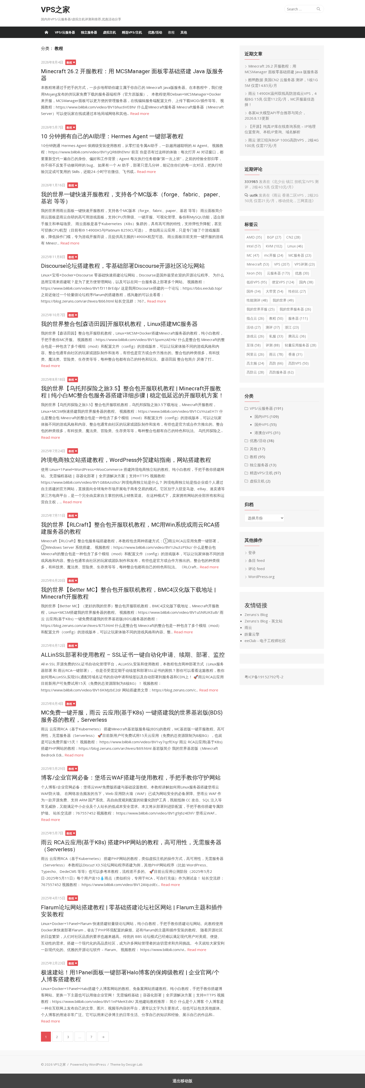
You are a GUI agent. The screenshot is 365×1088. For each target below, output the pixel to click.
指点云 (255, 318)
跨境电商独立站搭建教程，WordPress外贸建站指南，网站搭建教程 (126, 460)
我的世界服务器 (295, 309)
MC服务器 (299, 255)
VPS (282, 264)
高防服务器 (281, 372)
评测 (273, 345)
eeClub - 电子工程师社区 (265, 640)
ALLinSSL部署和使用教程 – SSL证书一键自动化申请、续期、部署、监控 (133, 654)
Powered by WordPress (88, 1064)
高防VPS (298, 363)
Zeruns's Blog (256, 614)
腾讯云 (297, 336)
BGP (274, 237)
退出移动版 (182, 1080)
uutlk (254, 195)
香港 (295, 354)
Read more (139, 113)
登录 (252, 552)
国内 (306, 282)
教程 (171, 32)
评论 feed (256, 568)
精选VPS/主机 (132, 32)
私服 (276, 336)
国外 (254, 291)
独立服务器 (89, 32)
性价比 (297, 291)
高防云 (255, 372)
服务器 (298, 318)
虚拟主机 (109, 32)
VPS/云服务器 (65, 32)
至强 (254, 345)
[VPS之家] (46, 32)
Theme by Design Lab (126, 1064)
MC (253, 255)
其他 (184, 32)
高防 (276, 363)
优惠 (302, 273)
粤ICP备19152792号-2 (264, 676)
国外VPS (262, 424)
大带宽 (274, 291)
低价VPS (257, 282)
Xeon (254, 273)
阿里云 (255, 354)
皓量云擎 (252, 634)
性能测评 (257, 300)
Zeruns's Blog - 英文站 (264, 620)
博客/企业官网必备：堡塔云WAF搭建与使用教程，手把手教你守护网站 (131, 777)
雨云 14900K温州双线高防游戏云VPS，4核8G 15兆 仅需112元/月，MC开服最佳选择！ (281, 99)
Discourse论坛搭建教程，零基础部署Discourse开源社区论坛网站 (123, 266)
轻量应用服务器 (300, 345)
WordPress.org (261, 576)
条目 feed (256, 560)
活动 (254, 327)
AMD (254, 237)
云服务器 (278, 273)
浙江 (292, 327)
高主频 (255, 363)
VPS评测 (304, 264)
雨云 (276, 354)
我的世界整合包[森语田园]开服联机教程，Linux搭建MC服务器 (119, 324)
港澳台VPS (263, 432)
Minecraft (258, 264)
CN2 (293, 237)
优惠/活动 (155, 32)
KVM (274, 246)
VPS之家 (55, 9)
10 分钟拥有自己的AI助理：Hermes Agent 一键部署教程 (112, 136)
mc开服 (273, 255)
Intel (254, 246)
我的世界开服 (261, 309)
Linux (295, 246)
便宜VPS (283, 282)
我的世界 (283, 300)
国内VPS (262, 416)
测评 (273, 327)
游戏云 (255, 336)
